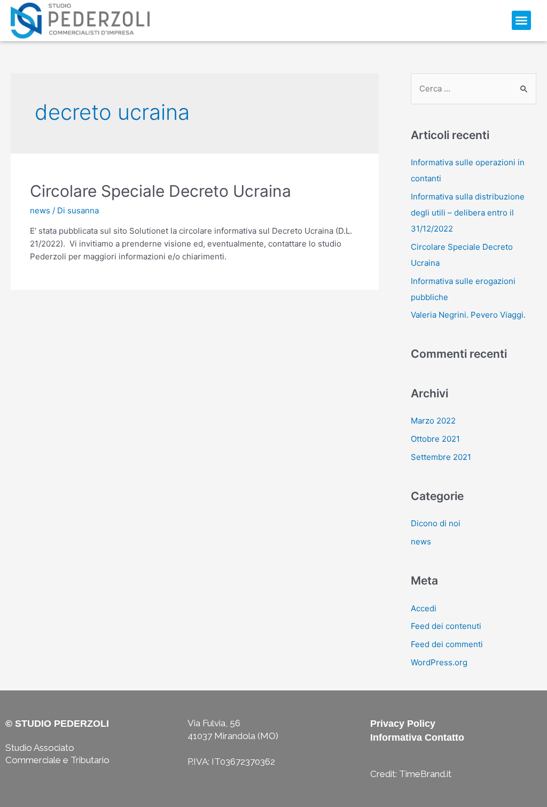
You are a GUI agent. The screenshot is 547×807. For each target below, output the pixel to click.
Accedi (423, 608)
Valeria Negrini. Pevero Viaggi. (468, 315)
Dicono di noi (435, 523)
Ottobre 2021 (435, 439)
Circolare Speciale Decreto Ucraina (160, 191)
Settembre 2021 (441, 457)
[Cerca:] (473, 88)
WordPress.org (439, 662)
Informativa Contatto (417, 737)
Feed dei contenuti (446, 626)
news (40, 210)
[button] (521, 20)
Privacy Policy (402, 723)
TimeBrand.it (425, 773)
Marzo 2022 (433, 421)
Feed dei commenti (447, 644)
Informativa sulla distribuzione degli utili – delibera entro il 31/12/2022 (468, 212)
